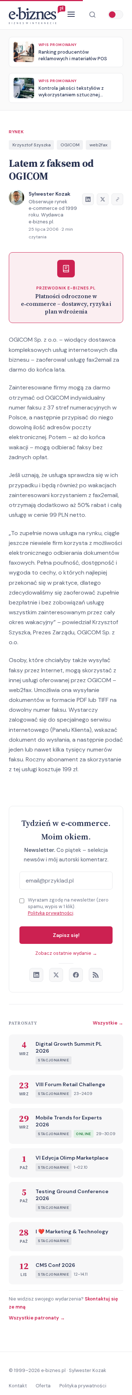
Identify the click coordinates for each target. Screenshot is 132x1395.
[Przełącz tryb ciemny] (115, 14)
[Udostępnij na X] (103, 199)
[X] (56, 975)
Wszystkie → (108, 1023)
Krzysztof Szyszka (31, 145)
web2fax (98, 145)
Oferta (43, 1386)
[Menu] (71, 14)
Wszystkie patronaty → (37, 1318)
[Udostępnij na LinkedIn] (88, 199)
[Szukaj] (92, 14)
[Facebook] (76, 975)
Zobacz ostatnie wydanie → (66, 953)
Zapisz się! (66, 935)
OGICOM (70, 145)
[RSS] (96, 975)
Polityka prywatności (50, 913)
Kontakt (18, 1386)
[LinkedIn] (36, 975)
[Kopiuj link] (117, 199)
